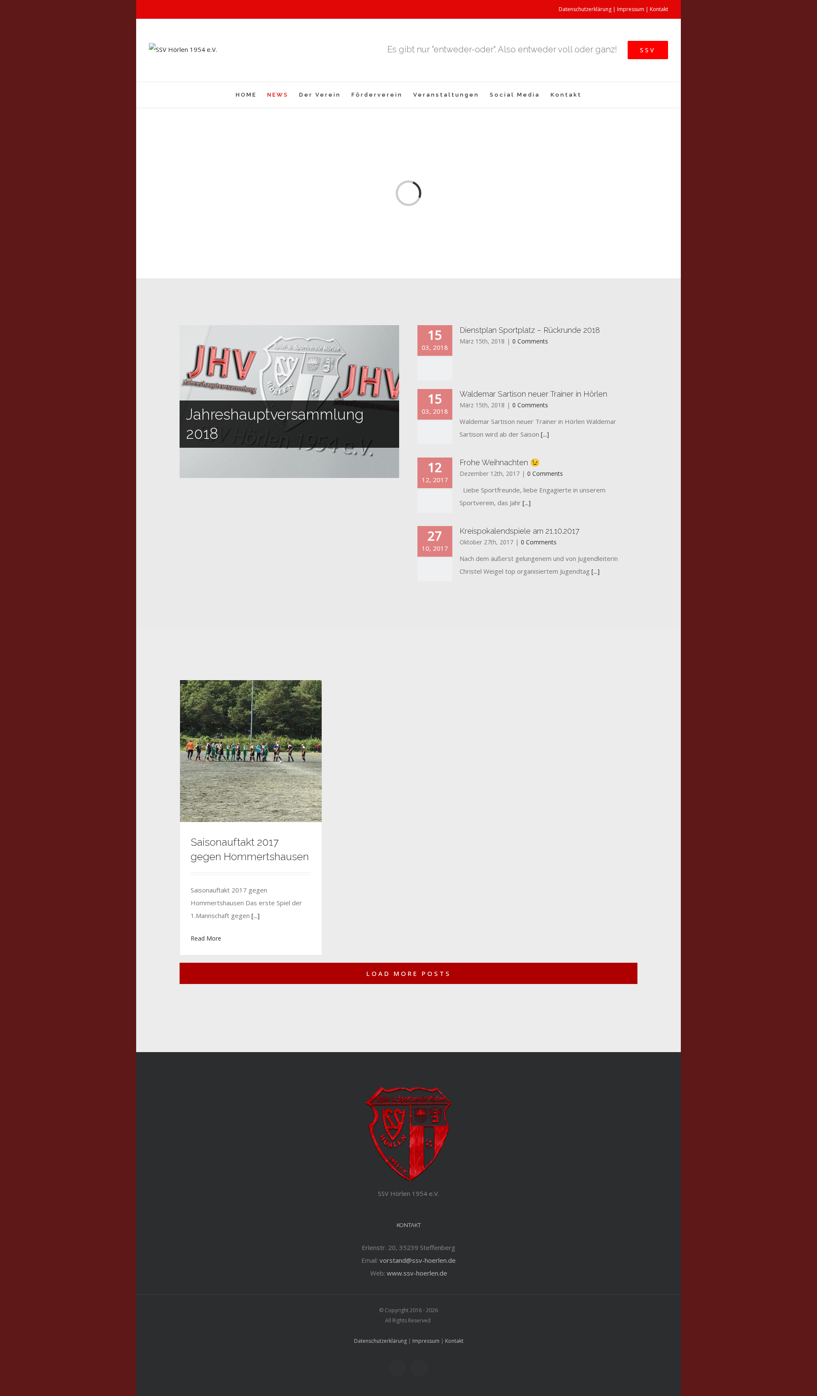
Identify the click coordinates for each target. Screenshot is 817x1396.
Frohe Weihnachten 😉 (500, 462)
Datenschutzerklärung (585, 9)
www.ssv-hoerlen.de (417, 1273)
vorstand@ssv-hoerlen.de (418, 1260)
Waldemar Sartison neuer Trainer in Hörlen (533, 393)
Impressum (630, 9)
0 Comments (530, 341)
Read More (206, 938)
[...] (545, 434)
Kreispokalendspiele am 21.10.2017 (520, 530)
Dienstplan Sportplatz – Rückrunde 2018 (530, 330)
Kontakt (659, 9)
